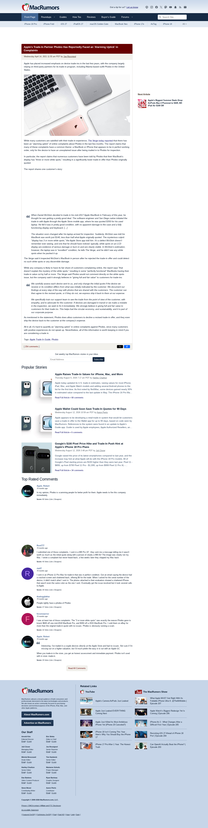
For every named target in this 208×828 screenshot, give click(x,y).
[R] (27, 579)
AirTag (153, 24)
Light (73, 814)
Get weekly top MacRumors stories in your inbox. (77, 354)
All (185, 24)
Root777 (40, 545)
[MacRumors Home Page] (40, 7)
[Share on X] (120, 346)
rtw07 (39, 568)
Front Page (29, 17)
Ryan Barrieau (51, 778)
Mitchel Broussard (28, 757)
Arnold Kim (26, 736)
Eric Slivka (50, 736)
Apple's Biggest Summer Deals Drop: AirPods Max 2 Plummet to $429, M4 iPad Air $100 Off (165, 103)
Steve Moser (26, 788)
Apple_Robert (43, 486)
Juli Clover (100, 450)
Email (23, 741)
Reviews (91, 17)
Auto (68, 814)
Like (51, 499)
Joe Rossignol (69, 56)
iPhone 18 (167, 24)
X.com (29, 741)
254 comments (31, 346)
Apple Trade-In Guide (40, 339)
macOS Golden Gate (99, 24)
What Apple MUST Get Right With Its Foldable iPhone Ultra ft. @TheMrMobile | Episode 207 (168, 701)
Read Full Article (62, 397)
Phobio (55, 339)
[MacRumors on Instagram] (151, 7)
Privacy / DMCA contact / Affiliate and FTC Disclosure (41, 805)
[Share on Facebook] (127, 346)
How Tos (76, 17)
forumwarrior (43, 614)
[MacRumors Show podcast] (146, 7)
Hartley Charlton (100, 378)
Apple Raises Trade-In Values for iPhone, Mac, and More (89, 374)
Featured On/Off (28, 814)
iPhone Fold (49, 24)
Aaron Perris (102, 412)
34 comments (77, 470)
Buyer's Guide (108, 17)
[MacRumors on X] (161, 7)
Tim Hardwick (51, 757)
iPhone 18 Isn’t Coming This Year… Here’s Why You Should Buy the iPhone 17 (112, 734)
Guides (63, 17)
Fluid (54, 814)
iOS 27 (64, 24)
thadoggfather (43, 596)
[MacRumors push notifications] (175, 7)
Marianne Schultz (53, 767)
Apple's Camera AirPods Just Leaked (111, 701)
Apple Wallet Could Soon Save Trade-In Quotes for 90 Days (90, 408)
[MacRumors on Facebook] (156, 7)
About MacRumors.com (36, 714)
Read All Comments (77, 668)
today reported (100, 140)
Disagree (57, 499)
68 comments (77, 397)
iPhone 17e (139, 24)
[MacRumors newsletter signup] (185, 7)
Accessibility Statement (30, 810)
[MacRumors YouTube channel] (170, 7)
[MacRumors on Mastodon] (165, 7)
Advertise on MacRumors (37, 723)
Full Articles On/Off (44, 814)
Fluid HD (61, 814)
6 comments (76, 432)
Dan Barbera (26, 778)
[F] (27, 624)
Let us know (132, 7)
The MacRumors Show (155, 691)
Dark (78, 814)
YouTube (90, 691)
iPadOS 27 (78, 24)
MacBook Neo (121, 24)
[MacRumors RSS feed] (180, 7)
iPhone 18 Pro (30, 24)
